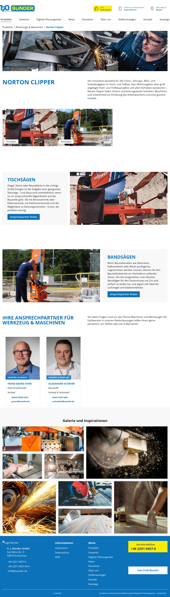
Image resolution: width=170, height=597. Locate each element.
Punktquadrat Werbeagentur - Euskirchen (148, 593)
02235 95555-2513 (20, 397)
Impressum (61, 548)
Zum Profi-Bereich (148, 570)
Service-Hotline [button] (145, 544)
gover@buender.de (21, 401)
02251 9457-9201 (60, 397)
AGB (57, 557)
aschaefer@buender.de (63, 401)
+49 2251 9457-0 (143, 548)
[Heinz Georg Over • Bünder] (23, 358)
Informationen (64, 543)
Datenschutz (62, 552)
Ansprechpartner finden (23, 217)
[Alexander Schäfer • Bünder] (63, 358)
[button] (71, 543)
